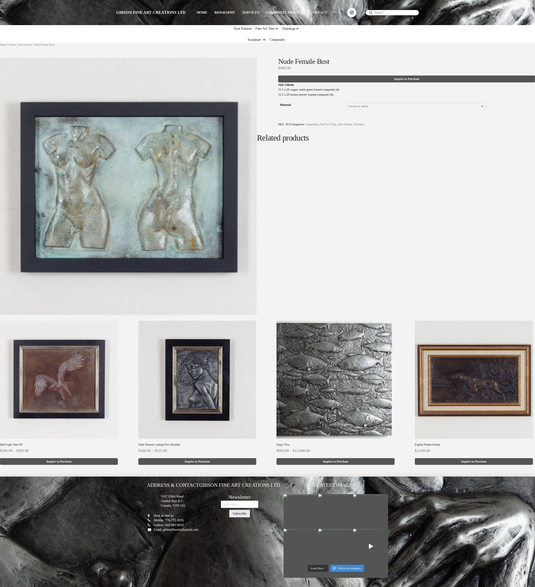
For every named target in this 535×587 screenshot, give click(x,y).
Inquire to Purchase (406, 79)
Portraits (359, 124)
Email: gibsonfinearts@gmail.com (176, 529)
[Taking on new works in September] (370, 546)
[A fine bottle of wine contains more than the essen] (301, 511)
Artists (12, 44)
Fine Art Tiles (328, 124)
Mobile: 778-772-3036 (169, 520)
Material (285, 104)
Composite (311, 124)
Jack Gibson (25, 44)
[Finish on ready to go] (335, 511)
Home (3, 44)
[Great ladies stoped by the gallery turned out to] (335, 546)
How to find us (164, 515)
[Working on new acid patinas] (301, 546)
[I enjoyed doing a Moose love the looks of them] (370, 511)
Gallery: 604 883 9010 (169, 525)
